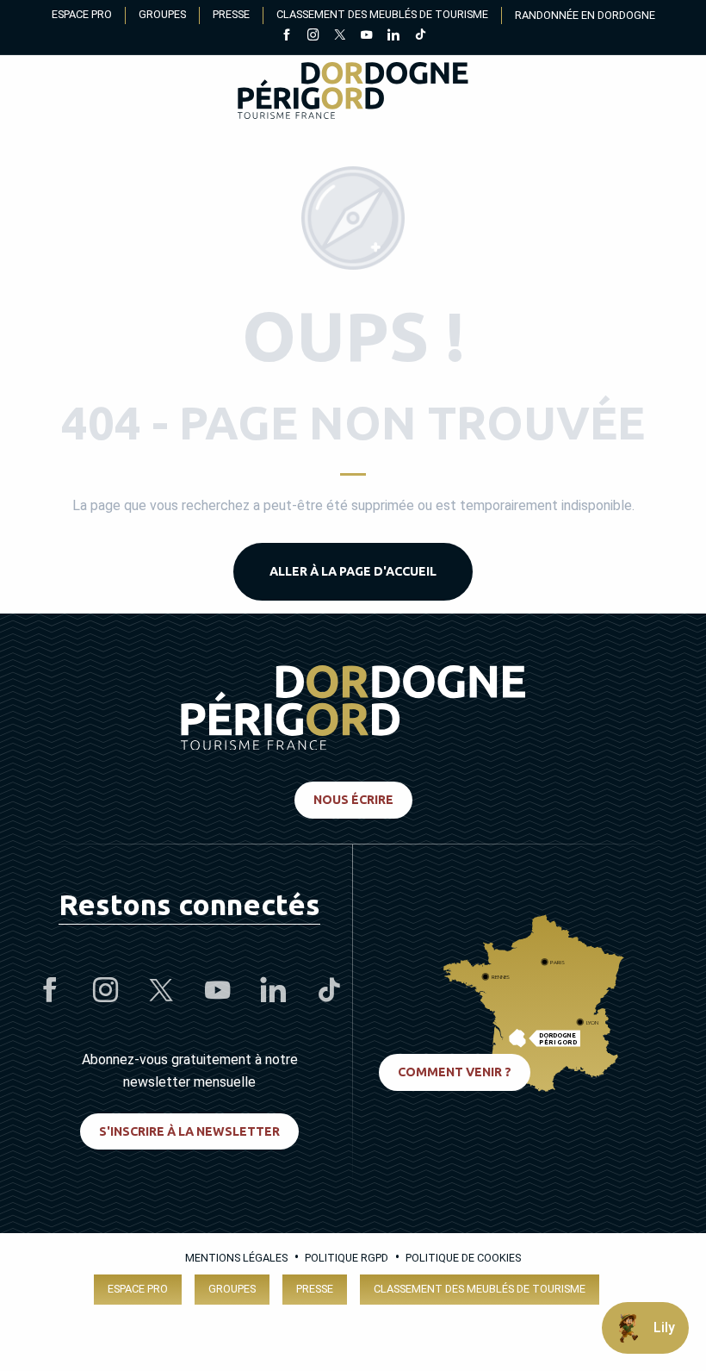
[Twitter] (339, 36)
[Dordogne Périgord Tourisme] (352, 93)
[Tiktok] (419, 36)
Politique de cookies (463, 1257)
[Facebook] (286, 36)
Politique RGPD (346, 1257)
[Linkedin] (393, 36)
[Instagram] (313, 36)
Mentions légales (236, 1257)
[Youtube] (366, 36)
